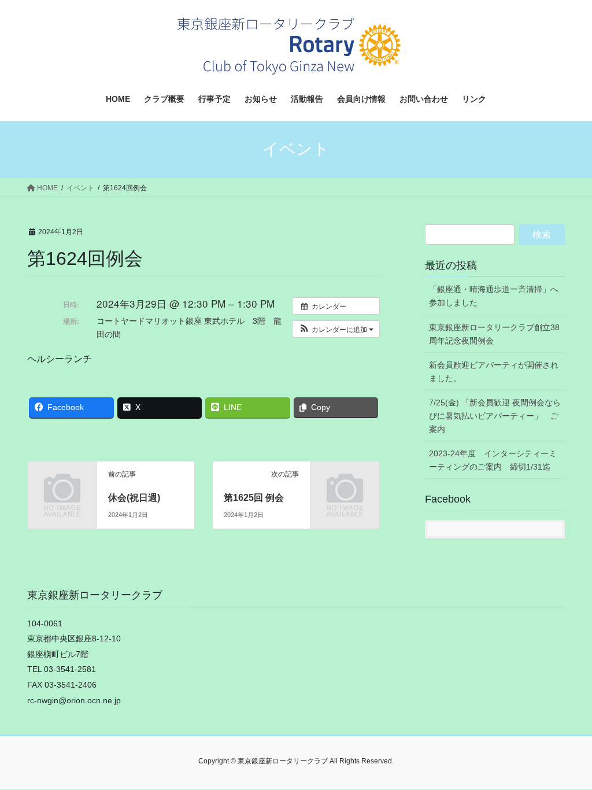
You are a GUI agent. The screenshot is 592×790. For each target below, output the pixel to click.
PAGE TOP (566, 756)
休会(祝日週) (134, 498)
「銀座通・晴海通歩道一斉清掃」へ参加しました (493, 296)
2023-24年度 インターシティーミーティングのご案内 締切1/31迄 (493, 460)
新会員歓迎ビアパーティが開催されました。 (493, 371)
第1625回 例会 (254, 498)
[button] (336, 329)
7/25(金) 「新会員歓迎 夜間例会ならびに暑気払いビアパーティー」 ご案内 (495, 416)
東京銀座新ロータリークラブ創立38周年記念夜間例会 (494, 334)
